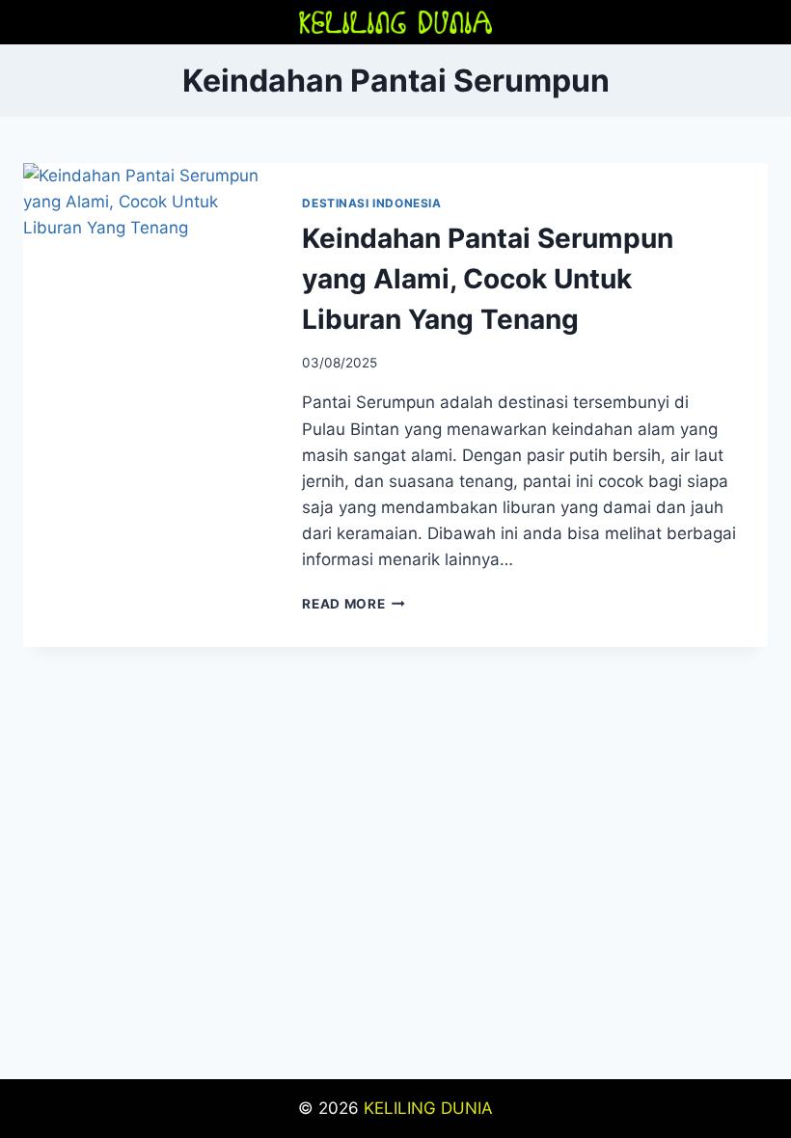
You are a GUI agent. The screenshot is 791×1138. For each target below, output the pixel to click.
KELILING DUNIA (428, 1108)
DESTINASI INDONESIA (371, 203)
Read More (353, 603)
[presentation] (147, 246)
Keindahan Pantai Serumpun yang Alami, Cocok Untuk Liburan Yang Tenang (487, 279)
